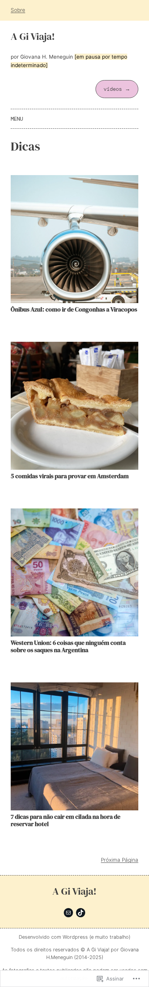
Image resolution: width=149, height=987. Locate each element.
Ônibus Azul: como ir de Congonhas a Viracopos (74, 309)
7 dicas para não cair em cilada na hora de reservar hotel (65, 820)
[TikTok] (80, 912)
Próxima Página (119, 860)
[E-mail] (68, 912)
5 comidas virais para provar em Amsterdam (70, 476)
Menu (17, 118)
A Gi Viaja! (33, 36)
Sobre (18, 10)
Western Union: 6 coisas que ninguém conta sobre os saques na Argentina (68, 646)
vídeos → (117, 89)
